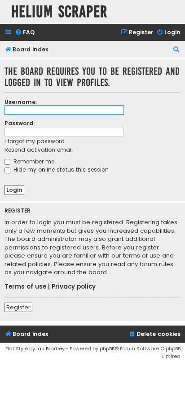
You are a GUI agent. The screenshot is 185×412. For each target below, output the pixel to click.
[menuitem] (25, 33)
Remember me (33, 161)
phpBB (107, 348)
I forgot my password (34, 141)
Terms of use (25, 287)
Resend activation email (38, 149)
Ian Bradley (50, 348)
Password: (19, 123)
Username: (20, 102)
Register (18, 307)
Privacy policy (74, 287)
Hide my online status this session (60, 169)
